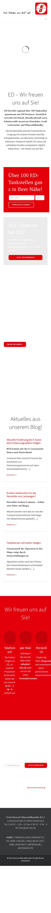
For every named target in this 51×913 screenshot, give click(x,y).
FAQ (29, 840)
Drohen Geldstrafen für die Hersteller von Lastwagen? (21, 494)
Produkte (37, 837)
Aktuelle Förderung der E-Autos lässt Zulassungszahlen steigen (24, 441)
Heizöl (21, 840)
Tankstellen (21, 837)
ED (41, 840)
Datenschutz (25, 848)
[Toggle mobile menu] (46, 19)
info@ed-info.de (27, 827)
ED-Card (10, 840)
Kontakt (21, 844)
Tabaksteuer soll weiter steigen (24, 542)
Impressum (34, 844)
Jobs (11, 844)
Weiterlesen (11, 475)
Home (9, 837)
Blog (35, 840)
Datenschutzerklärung (36, 787)
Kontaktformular (28, 678)
